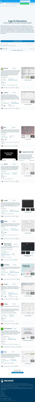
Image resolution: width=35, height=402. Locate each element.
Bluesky (5, 388)
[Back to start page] (1, 1)
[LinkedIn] (10, 398)
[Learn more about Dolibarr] (2, 221)
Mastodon (2, 388)
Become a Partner (3, 395)
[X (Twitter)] (2, 398)
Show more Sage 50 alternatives (17, 372)
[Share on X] (3, 44)
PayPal (5, 389)
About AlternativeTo (3, 394)
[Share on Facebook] (1, 44)
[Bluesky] (5, 398)
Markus (9, 384)
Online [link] (15, 50)
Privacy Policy (2, 392)
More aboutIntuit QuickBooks (27, 340)
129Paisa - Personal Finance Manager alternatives (7, 249)
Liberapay (2, 389)
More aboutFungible (27, 212)
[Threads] (7, 398)
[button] (27, 71)
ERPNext (32, 32)
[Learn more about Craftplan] (2, 93)
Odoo (29, 32)
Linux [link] (12, 50)
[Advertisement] (17, 13)
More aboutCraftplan (27, 104)
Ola (6, 384)
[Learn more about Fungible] (2, 200)
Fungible (3, 33)
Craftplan (26, 32)
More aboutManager (27, 315)
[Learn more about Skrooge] (2, 284)
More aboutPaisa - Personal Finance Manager (28, 255)
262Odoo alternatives (3, 134)
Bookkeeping (14, 339)
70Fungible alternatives (3, 208)
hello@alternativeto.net (18, 387)
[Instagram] (8, 398)
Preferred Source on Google (4, 396)
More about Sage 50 (17, 41)
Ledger (2, 247)
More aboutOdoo (27, 139)
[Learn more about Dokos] (2, 352)
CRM (11, 103)
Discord (25, 387)
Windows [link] (18, 50)
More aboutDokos (27, 363)
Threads (8, 388)
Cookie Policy (2, 393)
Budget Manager (3, 254)
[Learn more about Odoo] (2, 128)
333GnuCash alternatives (4, 77)
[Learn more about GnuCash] (2, 68)
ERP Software (14, 360)
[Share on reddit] (5, 44)
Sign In (32, 1)
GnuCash (29, 30)
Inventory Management (16, 103)
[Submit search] (20, 1)
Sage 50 (2, 25)
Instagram (10, 388)
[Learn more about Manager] (2, 304)
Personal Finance (8, 254)
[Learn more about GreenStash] (2, 265)
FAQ (1, 390)
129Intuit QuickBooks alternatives (5, 336)
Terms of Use (2, 391)
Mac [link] (20, 50)
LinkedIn (14, 388)
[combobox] (25, 1)
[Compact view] (31, 48)
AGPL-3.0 (8, 103)
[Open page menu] (34, 1)
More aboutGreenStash (27, 276)
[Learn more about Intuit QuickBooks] (2, 329)
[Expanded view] (30, 48)
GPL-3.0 (7, 360)
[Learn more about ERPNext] (2, 164)
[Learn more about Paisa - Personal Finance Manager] (2, 244)
